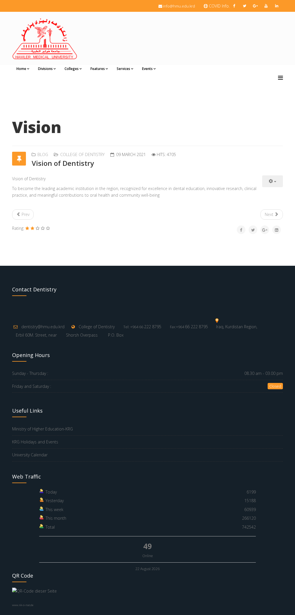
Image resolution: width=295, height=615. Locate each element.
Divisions (45, 68)
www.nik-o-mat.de (22, 605)
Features (97, 68)
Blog (42, 154)
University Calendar (30, 455)
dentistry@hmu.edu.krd (43, 326)
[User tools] (272, 181)
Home (21, 68)
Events (147, 68)
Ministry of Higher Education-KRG (42, 429)
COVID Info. (219, 6)
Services (123, 68)
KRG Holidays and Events (35, 442)
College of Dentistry (82, 154)
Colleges (72, 68)
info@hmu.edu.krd (179, 6)
